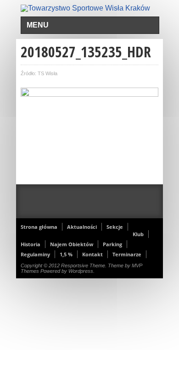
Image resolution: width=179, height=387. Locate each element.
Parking (112, 244)
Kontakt (92, 254)
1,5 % (66, 254)
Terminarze (126, 254)
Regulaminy (35, 254)
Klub (138, 234)
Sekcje (114, 226)
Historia (30, 244)
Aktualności (82, 226)
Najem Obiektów (71, 244)
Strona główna (39, 226)
